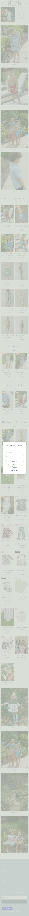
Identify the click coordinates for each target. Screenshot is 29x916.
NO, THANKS (14, 470)
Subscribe (15, 461)
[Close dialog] (23, 443)
